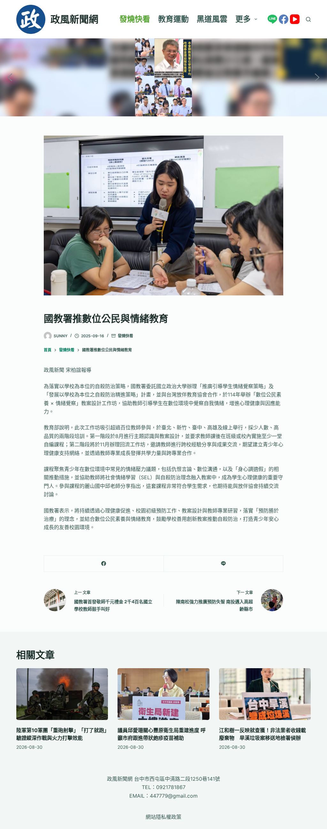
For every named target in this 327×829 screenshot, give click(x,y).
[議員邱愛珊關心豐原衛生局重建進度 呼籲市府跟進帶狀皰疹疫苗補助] (163, 694)
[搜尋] (308, 19)
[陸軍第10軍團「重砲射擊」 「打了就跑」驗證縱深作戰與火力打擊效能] (62, 694)
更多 (243, 19)
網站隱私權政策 (163, 817)
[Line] (272, 19)
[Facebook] (283, 19)
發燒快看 (134, 19)
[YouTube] (295, 19)
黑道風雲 (212, 19)
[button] (10, 77)
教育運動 (173, 19)
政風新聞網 (74, 19)
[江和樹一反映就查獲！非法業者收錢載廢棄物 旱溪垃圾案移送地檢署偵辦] (265, 694)
